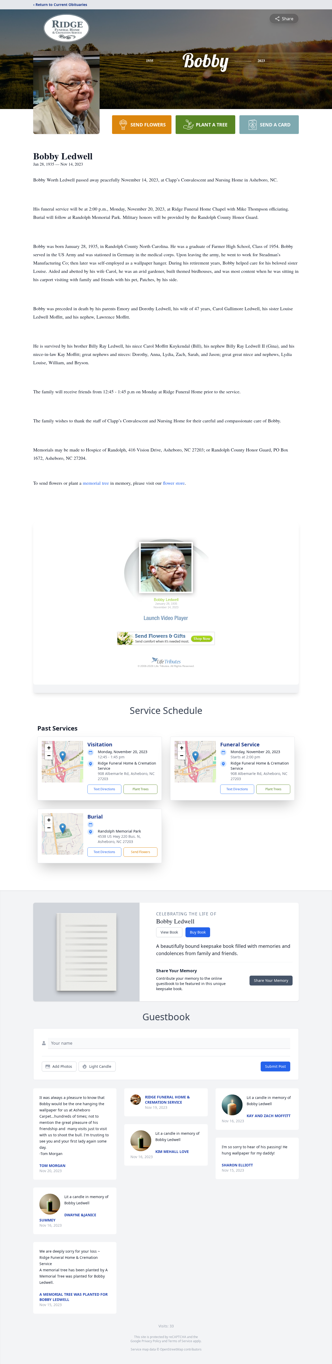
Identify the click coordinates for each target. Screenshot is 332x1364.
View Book (169, 932)
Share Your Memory (271, 980)
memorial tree (96, 483)
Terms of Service (180, 1341)
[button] (62, 756)
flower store (174, 483)
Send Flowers (140, 852)
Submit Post (275, 1066)
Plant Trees (141, 789)
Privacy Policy (151, 1341)
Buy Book (198, 932)
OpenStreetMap (171, 1349)
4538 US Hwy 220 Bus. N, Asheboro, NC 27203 (119, 839)
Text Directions (104, 789)
